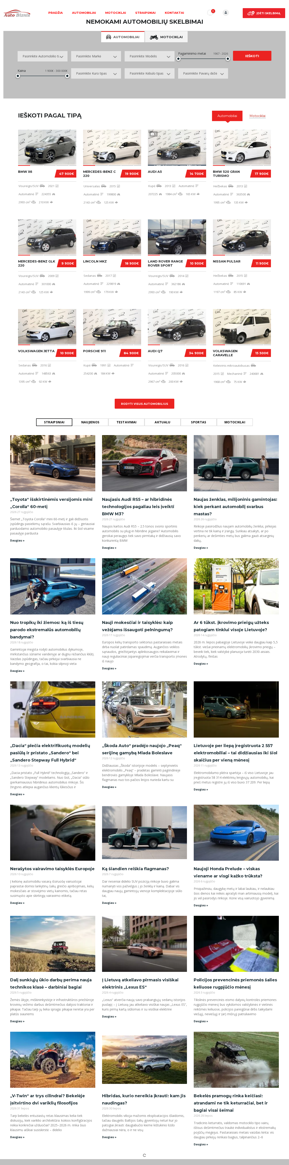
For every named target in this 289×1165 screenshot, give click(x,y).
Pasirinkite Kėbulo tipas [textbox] (146, 73)
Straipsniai (145, 12)
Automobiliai (84, 12)
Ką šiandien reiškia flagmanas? (135, 868)
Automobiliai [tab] (126, 37)
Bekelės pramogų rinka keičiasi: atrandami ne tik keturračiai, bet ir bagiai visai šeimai (231, 1103)
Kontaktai (174, 12)
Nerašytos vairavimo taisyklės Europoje (52, 868)
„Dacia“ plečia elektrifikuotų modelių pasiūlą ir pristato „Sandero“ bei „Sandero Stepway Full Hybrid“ (50, 753)
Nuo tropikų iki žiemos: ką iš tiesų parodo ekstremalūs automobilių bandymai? (46, 630)
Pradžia (55, 12)
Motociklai (115, 12)
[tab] (227, 116)
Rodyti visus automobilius (144, 404)
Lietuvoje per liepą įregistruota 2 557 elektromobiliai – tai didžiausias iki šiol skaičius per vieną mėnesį (235, 753)
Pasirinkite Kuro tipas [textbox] (91, 73)
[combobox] (43, 56)
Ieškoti (252, 56)
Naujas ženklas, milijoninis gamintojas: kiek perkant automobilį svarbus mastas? (235, 506)
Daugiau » (17, 540)
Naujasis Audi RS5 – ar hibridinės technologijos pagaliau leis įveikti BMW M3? (138, 506)
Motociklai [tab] (171, 37)
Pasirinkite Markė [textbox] (88, 56)
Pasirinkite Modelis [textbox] (143, 56)
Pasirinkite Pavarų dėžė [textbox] (200, 73)
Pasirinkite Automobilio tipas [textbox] (43, 56)
